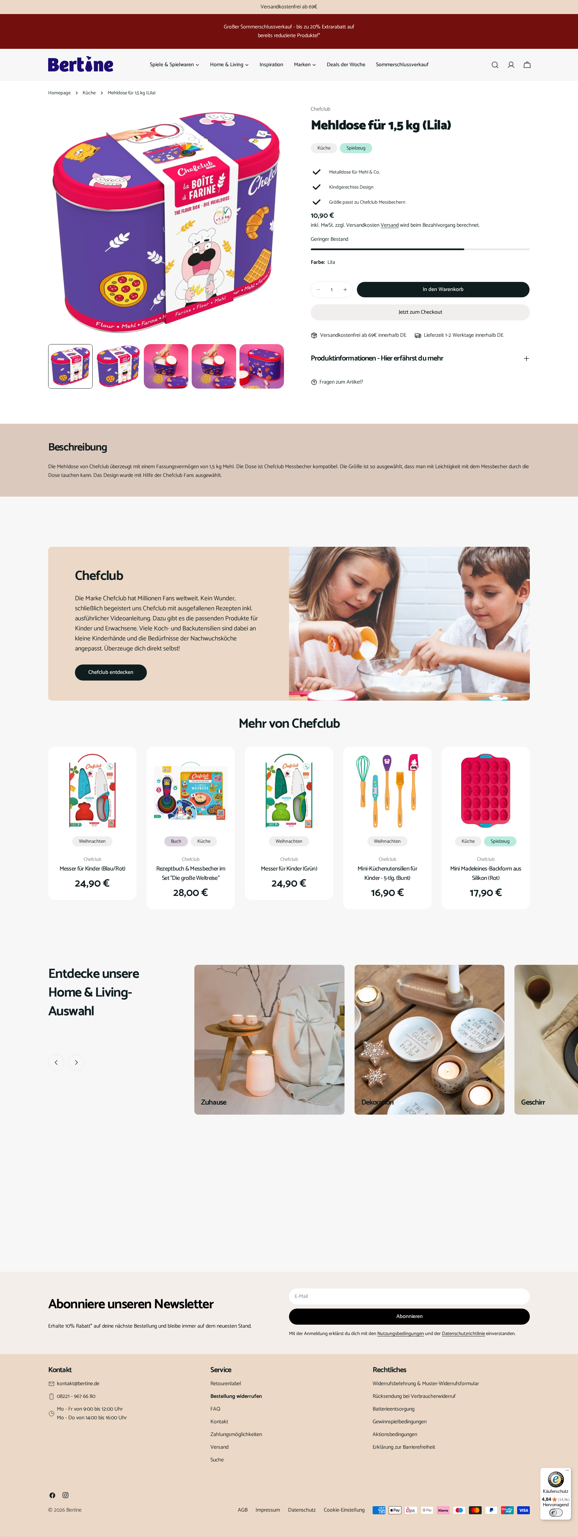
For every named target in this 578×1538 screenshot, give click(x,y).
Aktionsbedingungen (395, 1434)
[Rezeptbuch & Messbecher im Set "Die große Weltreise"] (190, 790)
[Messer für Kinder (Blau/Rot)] (92, 790)
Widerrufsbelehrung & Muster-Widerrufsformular (426, 1383)
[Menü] (567, 1472)
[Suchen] (495, 65)
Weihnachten (92, 841)
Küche (89, 93)
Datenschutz (302, 1510)
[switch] (556, 1513)
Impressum (268, 1510)
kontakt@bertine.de (78, 1383)
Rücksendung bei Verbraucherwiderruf (414, 1396)
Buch (176, 841)
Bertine (74, 1510)
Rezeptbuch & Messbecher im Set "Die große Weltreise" (190, 873)
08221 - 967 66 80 (76, 1396)
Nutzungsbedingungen (400, 1334)
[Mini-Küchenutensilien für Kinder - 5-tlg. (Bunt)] (387, 790)
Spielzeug (356, 148)
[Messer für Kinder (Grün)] (289, 790)
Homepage (59, 93)
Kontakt (219, 1421)
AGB (243, 1510)
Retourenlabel (225, 1383)
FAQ (215, 1409)
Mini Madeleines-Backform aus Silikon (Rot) (485, 873)
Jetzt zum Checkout (420, 312)
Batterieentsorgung (393, 1409)
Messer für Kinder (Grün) (289, 869)
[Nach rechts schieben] (76, 1062)
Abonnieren (409, 1316)
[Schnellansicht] (120, 768)
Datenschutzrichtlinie (463, 1334)
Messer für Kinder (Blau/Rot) (92, 869)
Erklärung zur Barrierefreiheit (404, 1447)
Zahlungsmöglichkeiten (236, 1434)
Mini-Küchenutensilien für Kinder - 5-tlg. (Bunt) (387, 873)
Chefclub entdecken (110, 672)
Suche (217, 1459)
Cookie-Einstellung (344, 1510)
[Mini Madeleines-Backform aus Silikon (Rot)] (485, 790)
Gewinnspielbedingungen (399, 1421)
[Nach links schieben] (56, 1062)
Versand (390, 225)
